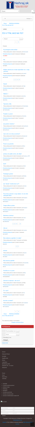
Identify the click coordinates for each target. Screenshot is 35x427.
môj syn (5, 228)
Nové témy (4, 376)
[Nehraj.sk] (17, 5)
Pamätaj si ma (7, 337)
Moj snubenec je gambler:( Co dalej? (12, 238)
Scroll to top (32, 424)
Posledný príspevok (7, 54)
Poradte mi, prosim (8, 114)
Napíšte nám (5, 358)
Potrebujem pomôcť (8, 173)
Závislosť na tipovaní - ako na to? (11, 280)
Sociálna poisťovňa (7, 392)
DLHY (4, 163)
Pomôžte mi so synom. (9, 270)
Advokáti (5, 383)
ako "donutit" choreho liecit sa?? (11, 183)
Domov (3, 351)
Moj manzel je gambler (8, 260)
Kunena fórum (20, 322)
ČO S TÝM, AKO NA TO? (12, 33)
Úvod (3, 375)
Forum (3, 373)
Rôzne (3, 360)
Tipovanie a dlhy (7, 104)
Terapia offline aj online (9, 205)
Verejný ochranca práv (8, 394)
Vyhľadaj (4, 378)
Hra (4, 59)
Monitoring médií (6, 363)
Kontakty (4, 356)
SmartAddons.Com (17, 420)
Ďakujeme (4, 367)
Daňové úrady (6, 387)
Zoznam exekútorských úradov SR (11, 395)
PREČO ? (5, 94)
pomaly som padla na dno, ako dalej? (12, 153)
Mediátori (5, 390)
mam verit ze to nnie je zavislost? (11, 134)
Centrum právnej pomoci (8, 385)
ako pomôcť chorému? (8, 124)
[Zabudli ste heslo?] (17, 334)
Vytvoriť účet (5, 343)
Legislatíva (4, 362)
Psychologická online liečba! (10, 49)
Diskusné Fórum (6, 354)
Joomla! (4, 422)
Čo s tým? (5, 290)
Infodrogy (5, 388)
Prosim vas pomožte (8, 143)
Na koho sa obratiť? (8, 300)
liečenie (5, 250)
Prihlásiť (5, 340)
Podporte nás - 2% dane (7, 365)
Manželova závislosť (8, 215)
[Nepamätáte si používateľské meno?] (17, 331)
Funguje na (14, 322)
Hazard (5, 84)
